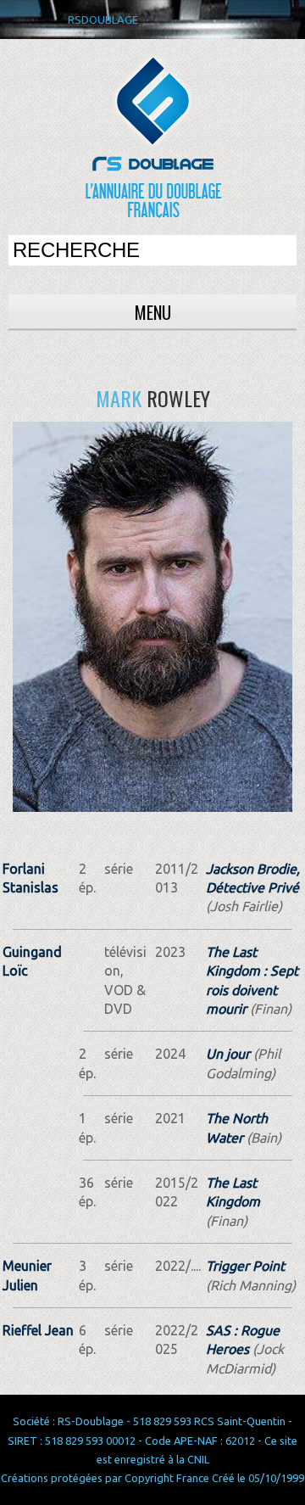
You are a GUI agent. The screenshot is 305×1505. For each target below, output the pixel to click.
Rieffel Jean (38, 1330)
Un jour (228, 1053)
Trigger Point (245, 1265)
